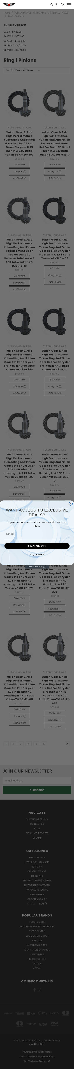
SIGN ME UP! (37, 545)
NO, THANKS (37, 555)
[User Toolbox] (56, 4)
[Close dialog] (71, 503)
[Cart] (62, 4)
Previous (6, 1065)
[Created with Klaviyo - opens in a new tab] (37, 567)
